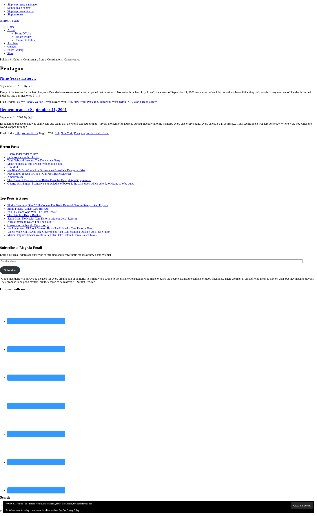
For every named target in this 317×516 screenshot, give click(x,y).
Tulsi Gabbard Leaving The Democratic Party (33, 160)
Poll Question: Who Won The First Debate (32, 211)
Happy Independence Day (22, 153)
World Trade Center (145, 101)
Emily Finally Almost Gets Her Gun (28, 208)
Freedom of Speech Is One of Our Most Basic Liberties (39, 173)
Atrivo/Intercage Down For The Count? (30, 221)
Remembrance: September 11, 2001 (33, 109)
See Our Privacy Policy (69, 510)
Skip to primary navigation (22, 4)
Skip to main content (19, 7)
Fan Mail (12, 167)
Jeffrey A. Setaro (9, 20)
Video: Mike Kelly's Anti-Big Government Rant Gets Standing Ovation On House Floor (58, 231)
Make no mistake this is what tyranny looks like (34, 163)
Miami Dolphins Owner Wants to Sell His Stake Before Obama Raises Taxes (51, 235)
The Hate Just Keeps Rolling (24, 215)
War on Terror (43, 101)
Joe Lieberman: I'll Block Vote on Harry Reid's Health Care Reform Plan (49, 228)
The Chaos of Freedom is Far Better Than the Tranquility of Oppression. (49, 180)
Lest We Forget (24, 101)
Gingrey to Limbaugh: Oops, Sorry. (28, 225)
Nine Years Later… (18, 78)
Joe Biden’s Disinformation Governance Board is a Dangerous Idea (46, 170)
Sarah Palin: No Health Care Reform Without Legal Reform (42, 218)
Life (17, 133)
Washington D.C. (122, 101)
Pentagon (92, 101)
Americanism (15, 176)
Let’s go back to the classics (23, 157)
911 (70, 101)
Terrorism (105, 101)
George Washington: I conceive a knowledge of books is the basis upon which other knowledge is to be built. (70, 183)
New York (80, 101)
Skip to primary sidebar (20, 11)
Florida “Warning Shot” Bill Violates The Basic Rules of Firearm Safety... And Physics (57, 205)
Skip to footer (15, 14)
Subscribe (10, 270)
